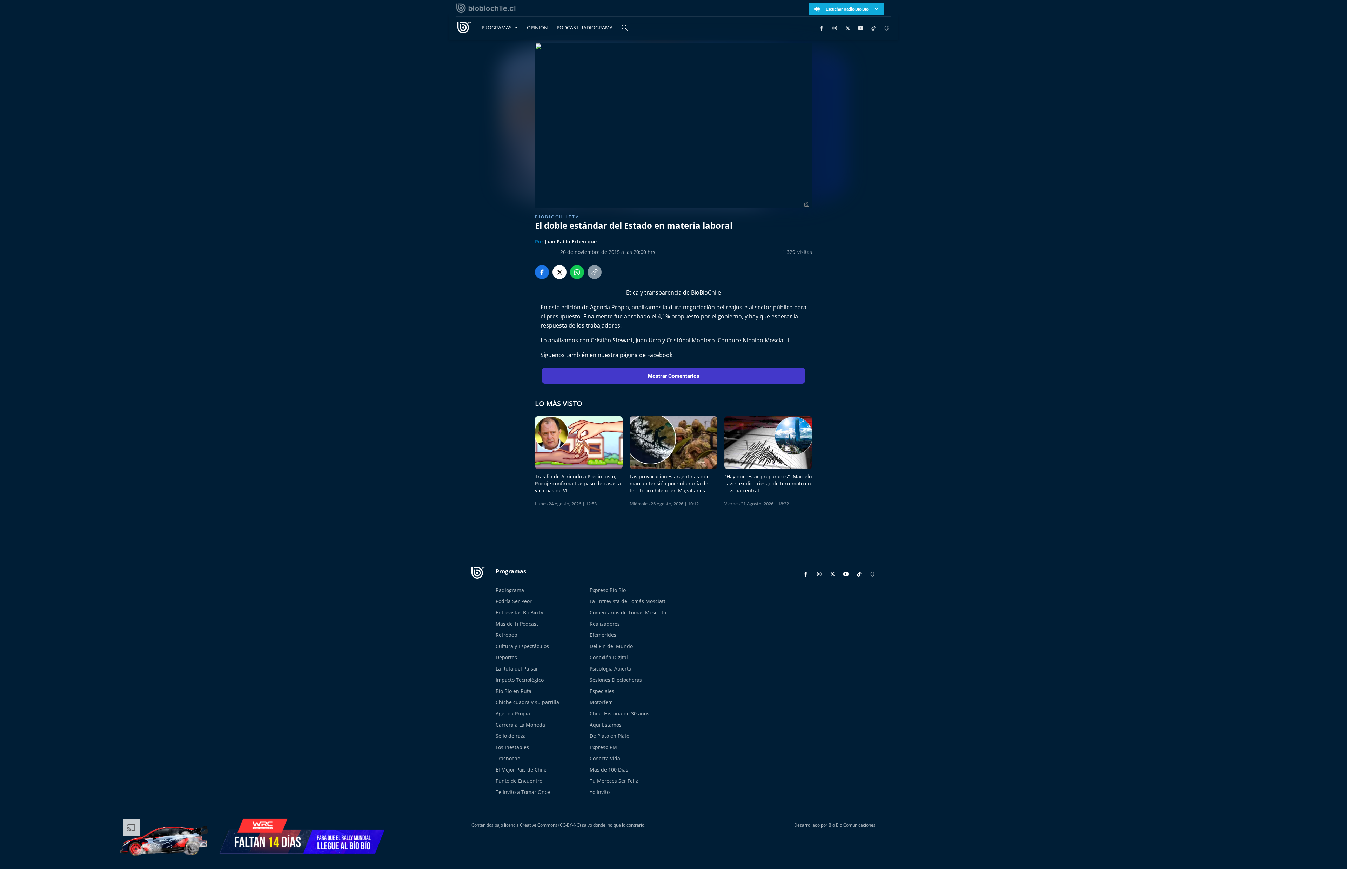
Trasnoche (508, 758)
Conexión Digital (609, 657)
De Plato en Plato (609, 736)
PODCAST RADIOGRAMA (585, 27)
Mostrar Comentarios (673, 376)
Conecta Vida (605, 758)
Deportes (506, 657)
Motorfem (601, 702)
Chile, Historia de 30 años (619, 713)
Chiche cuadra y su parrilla (527, 702)
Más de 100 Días (609, 769)
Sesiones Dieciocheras (616, 679)
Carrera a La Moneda (520, 724)
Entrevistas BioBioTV (519, 612)
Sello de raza (511, 736)
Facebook (659, 355)
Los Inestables (512, 747)
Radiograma (510, 590)
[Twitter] (848, 27)
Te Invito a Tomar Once (523, 792)
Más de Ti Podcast (517, 623)
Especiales (602, 691)
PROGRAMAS (497, 27)
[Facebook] (822, 27)
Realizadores (605, 623)
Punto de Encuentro (519, 780)
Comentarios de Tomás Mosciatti (628, 612)
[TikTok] (874, 27)
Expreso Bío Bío (608, 590)
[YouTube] (861, 27)
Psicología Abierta (610, 668)
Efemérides (603, 635)
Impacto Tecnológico (520, 679)
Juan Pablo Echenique (571, 241)
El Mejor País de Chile (521, 769)
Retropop (506, 635)
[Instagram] (835, 27)
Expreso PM (603, 747)
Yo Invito (600, 792)
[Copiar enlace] (595, 272)
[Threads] (887, 27)
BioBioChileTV (557, 217)
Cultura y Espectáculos (522, 646)
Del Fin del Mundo (611, 646)
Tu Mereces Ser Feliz (614, 780)
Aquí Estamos (606, 724)
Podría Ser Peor (514, 601)
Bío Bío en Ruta (513, 691)
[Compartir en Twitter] (559, 272)
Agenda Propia (513, 713)
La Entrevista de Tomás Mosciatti (628, 601)
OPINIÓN (537, 27)
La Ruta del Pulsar (517, 668)
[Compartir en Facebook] (542, 272)
